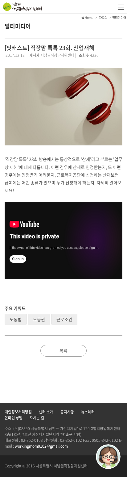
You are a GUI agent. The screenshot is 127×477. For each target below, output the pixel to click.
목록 (63, 351)
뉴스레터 (88, 412)
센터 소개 (46, 412)
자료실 (103, 17)
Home (88, 17)
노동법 (16, 319)
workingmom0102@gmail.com (41, 446)
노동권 (39, 319)
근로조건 (64, 319)
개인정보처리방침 (18, 412)
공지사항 (67, 412)
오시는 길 (37, 418)
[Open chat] (108, 456)
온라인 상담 (14, 418)
